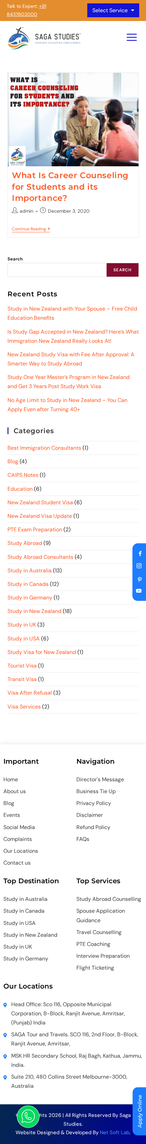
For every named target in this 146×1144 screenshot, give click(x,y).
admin (26, 211)
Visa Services (24, 706)
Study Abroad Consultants (40, 556)
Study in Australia (29, 570)
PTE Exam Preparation (34, 529)
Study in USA (23, 638)
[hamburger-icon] (131, 38)
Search (15, 259)
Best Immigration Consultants (44, 447)
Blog (12, 461)
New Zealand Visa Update (39, 516)
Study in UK (21, 624)
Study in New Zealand (34, 611)
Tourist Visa (22, 665)
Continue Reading (31, 229)
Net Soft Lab (114, 1132)
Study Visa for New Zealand (41, 652)
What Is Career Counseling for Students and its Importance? (70, 186)
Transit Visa (22, 679)
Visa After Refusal (29, 692)
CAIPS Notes (22, 475)
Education (20, 488)
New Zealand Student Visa (40, 502)
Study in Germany (29, 597)
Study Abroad (24, 543)
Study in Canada (28, 584)
